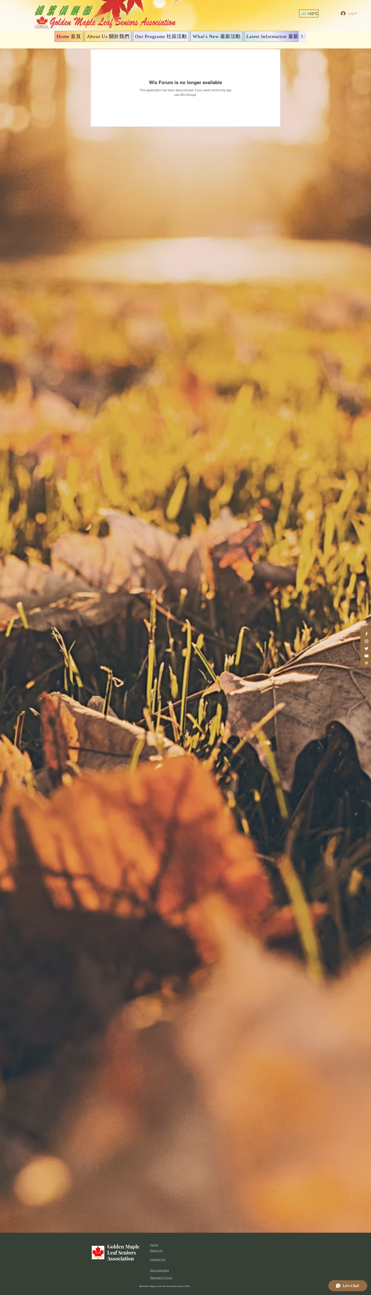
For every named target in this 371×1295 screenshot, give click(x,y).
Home (154, 1245)
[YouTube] (366, 655)
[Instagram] (366, 641)
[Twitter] (366, 648)
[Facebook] (366, 633)
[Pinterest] (366, 663)
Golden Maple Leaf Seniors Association (123, 1252)
